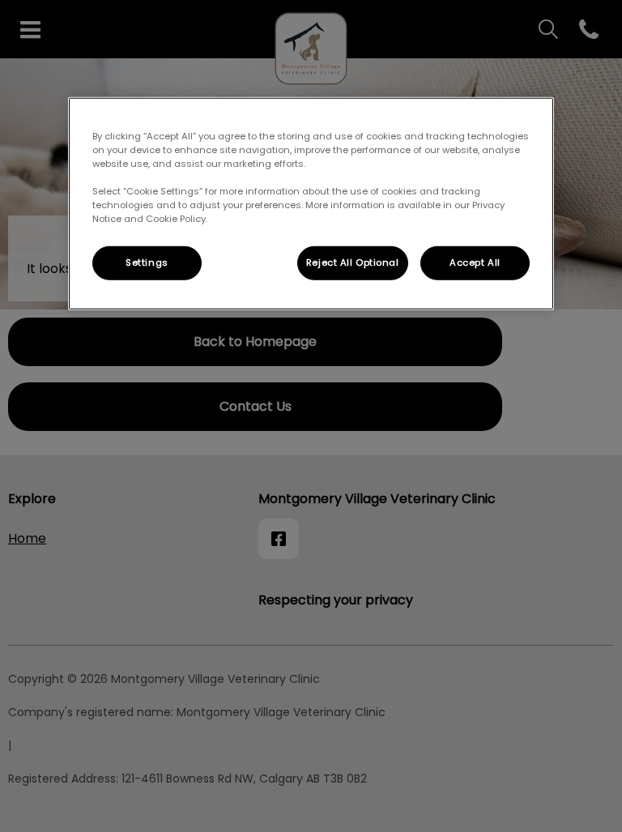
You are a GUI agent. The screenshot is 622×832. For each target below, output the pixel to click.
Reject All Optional (352, 262)
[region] (311, 203)
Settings (147, 262)
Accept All (475, 262)
